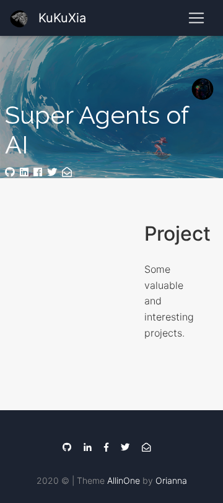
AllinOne (123, 480)
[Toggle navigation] (196, 18)
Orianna (171, 480)
